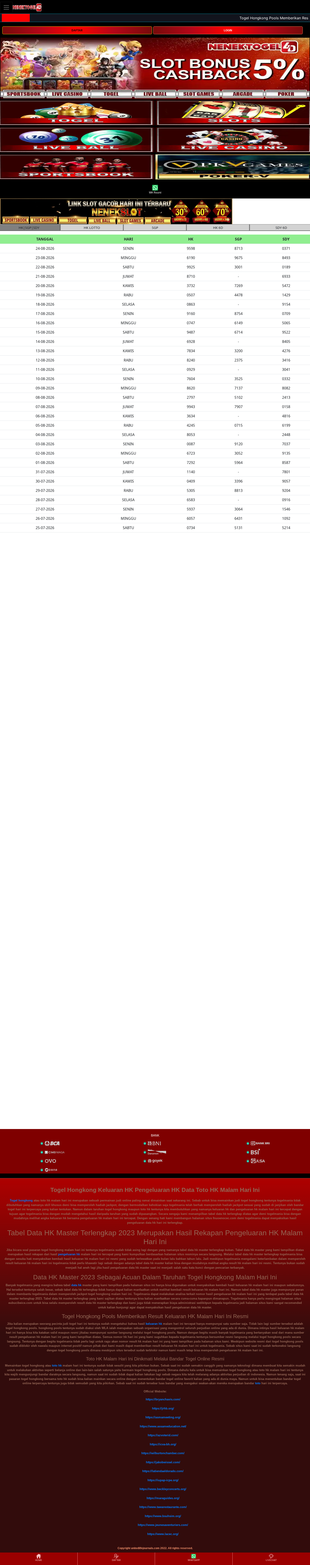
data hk (76, 1285)
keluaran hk (154, 1323)
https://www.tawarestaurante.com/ (163, 1507)
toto (258, 1383)
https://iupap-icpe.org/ (163, 1480)
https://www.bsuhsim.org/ (163, 1516)
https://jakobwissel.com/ (163, 1462)
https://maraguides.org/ (163, 1498)
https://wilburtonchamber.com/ (163, 1453)
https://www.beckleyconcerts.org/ (163, 1489)
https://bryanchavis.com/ (163, 1399)
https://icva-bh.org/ (163, 1444)
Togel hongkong (21, 1200)
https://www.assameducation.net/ (163, 1426)
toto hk (57, 1365)
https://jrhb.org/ (163, 1408)
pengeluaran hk (69, 1254)
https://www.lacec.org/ (163, 1534)
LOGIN (228, 30)
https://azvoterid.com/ (163, 1435)
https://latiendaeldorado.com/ (163, 1471)
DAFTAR (77, 30)
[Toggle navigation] (6, 7)
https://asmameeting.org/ (163, 1417)
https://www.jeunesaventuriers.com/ (163, 1525)
